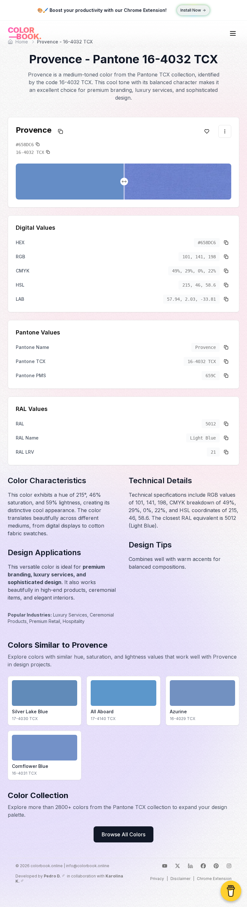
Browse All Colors (123, 834)
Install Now (190, 10)
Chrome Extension (214, 878)
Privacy (157, 878)
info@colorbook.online (87, 865)
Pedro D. (52, 876)
